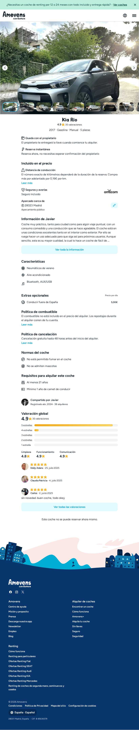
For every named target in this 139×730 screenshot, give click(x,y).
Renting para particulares (22, 656)
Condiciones (15, 705)
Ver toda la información (69, 249)
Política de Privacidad (36, 705)
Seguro (76, 631)
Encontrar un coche (82, 606)
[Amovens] (14, 15)
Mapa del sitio (58, 705)
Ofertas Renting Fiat (19, 661)
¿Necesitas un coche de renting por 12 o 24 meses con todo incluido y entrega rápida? (67, 4)
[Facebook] (10, 592)
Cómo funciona (80, 611)
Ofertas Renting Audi (20, 671)
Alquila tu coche (81, 621)
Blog (10, 636)
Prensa (12, 616)
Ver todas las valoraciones (69, 507)
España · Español (25, 712)
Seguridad (77, 636)
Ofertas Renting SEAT (20, 666)
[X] (23, 592)
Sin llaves (77, 626)
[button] (135, 5)
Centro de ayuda (17, 606)
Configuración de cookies (82, 705)
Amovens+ (78, 616)
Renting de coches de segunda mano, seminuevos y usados (36, 687)
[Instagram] (17, 592)
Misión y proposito (18, 611)
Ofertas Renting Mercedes (22, 681)
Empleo (12, 631)
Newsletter (14, 626)
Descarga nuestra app (20, 621)
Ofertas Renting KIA (19, 676)
